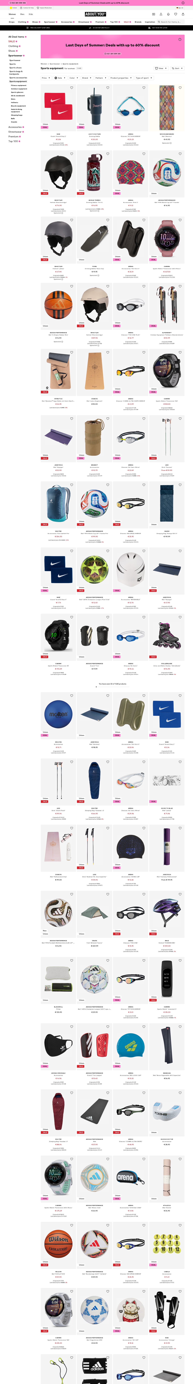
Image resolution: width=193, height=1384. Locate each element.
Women (12, 14)
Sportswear (55, 64)
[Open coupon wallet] (153, 14)
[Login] (161, 14)
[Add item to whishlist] (71, 87)
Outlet (14, 8)
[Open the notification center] (168, 14)
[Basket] (183, 14)
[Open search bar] (158, 22)
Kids (31, 14)
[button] (161, 68)
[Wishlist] (175, 14)
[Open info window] (183, 2)
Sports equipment (70, 64)
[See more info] (58, 147)
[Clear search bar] (182, 22)
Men (22, 14)
